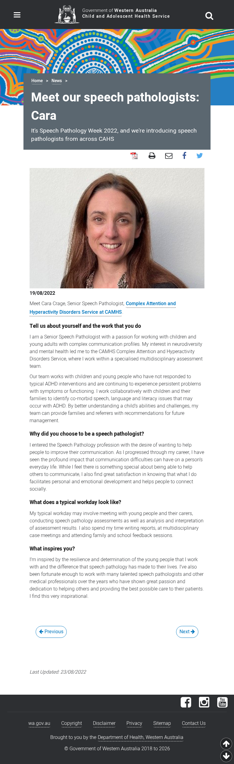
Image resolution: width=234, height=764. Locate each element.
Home (37, 81)
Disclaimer (104, 723)
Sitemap (162, 723)
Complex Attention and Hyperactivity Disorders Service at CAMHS (103, 308)
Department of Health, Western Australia (140, 737)
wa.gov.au (39, 723)
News (56, 81)
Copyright (71, 723)
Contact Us (194, 723)
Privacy (134, 723)
